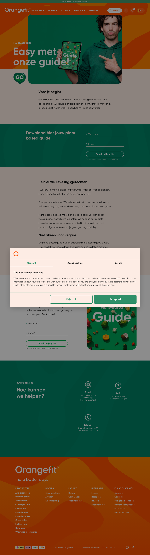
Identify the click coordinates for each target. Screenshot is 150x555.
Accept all (115, 299)
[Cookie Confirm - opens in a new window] (15, 253)
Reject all (71, 299)
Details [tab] (118, 263)
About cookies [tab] (75, 263)
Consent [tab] (31, 263)
